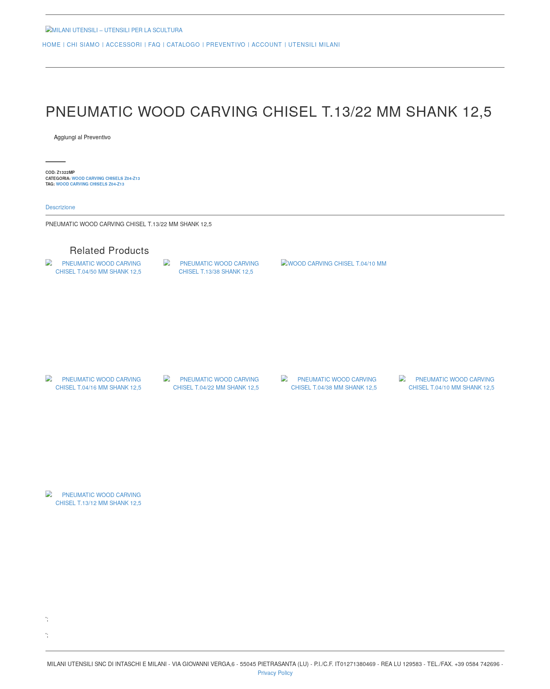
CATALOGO (183, 44)
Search (349, 44)
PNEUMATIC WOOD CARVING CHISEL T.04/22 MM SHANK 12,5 (216, 451)
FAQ (154, 44)
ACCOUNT (267, 44)
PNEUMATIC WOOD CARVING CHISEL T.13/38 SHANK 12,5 (216, 330)
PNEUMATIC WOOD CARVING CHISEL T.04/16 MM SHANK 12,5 (98, 451)
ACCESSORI (124, 44)
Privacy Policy (275, 672)
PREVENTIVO (226, 44)
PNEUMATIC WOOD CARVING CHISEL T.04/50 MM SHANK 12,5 (98, 336)
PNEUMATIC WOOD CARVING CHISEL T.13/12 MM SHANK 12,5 (98, 567)
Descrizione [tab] (60, 207)
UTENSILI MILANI (314, 44)
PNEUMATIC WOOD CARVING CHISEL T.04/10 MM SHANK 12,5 (452, 451)
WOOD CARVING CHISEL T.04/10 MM (333, 325)
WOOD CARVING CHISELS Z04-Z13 (106, 178)
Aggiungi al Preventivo (82, 137)
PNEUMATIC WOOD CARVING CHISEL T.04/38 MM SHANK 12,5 (334, 451)
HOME (51, 44)
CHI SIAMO (83, 44)
